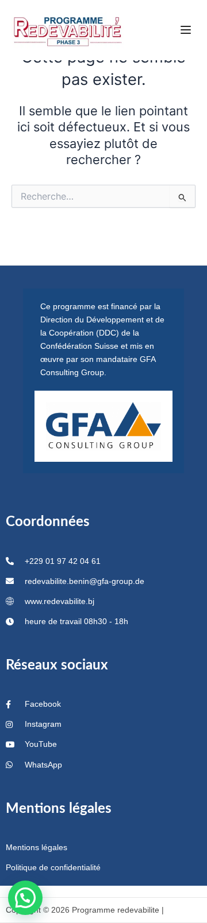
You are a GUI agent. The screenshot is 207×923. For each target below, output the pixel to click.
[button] (25, 898)
